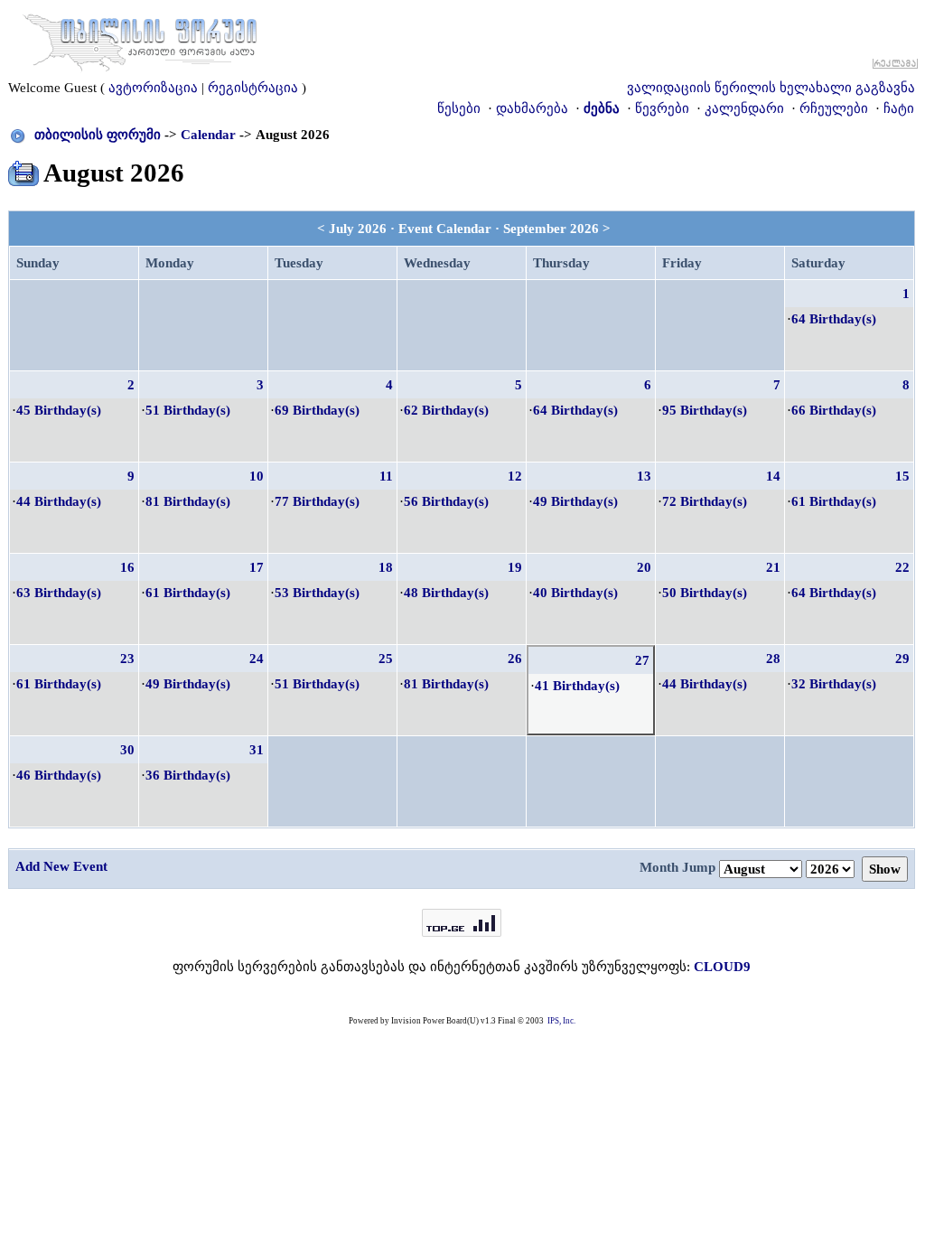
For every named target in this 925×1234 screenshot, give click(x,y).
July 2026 (358, 228)
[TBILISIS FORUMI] (140, 39)
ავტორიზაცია (153, 87)
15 (902, 476)
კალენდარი (744, 108)
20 (644, 567)
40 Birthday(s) (575, 592)
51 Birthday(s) (187, 410)
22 (902, 567)
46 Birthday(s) (58, 775)
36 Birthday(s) (187, 775)
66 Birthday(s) (833, 410)
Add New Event (61, 866)
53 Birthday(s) (317, 592)
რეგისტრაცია (253, 87)
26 (515, 658)
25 (385, 658)
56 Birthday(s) (446, 501)
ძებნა (602, 108)
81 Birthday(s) (187, 501)
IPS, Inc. (561, 1020)
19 (515, 567)
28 (773, 658)
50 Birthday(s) (704, 592)
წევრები (662, 108)
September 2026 (551, 228)
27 (642, 660)
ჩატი (898, 108)
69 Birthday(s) (317, 410)
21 (773, 567)
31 (256, 750)
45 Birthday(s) (58, 410)
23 (127, 658)
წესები (459, 108)
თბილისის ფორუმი (97, 134)
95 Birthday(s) (704, 410)
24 (256, 658)
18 (385, 567)
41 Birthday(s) (577, 685)
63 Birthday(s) (58, 592)
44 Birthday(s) (58, 501)
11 (386, 476)
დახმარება (532, 108)
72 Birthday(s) (704, 501)
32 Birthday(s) (833, 684)
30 (127, 750)
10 (256, 476)
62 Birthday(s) (446, 410)
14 (773, 476)
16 (127, 567)
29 (902, 658)
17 (256, 567)
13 (644, 476)
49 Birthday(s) (575, 501)
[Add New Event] (23, 169)
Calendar (208, 134)
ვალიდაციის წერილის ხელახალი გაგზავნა (771, 87)
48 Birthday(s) (446, 592)
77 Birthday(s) (317, 501)
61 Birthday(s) (833, 501)
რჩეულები (833, 108)
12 (515, 476)
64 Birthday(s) (833, 319)
